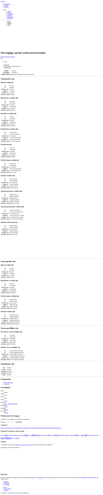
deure (29, 435)
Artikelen (6, 7)
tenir (76, 435)
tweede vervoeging (15, 428)
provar (13, 438)
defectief (58, 428)
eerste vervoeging (8, 382)
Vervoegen (18, 422)
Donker (9, 23)
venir (59, 435)
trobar (16, 435)
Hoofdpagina (7, 4)
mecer (5, 398)
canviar (53, 435)
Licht (9, 21)
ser (85, 435)
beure (22, 435)
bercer (5, 401)
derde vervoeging (24, 428)
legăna (6, 412)
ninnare (15, 404)
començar (67, 435)
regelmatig (6, 384)
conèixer (72, 435)
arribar (17, 438)
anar (6, 435)
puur (30, 428)
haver (9, 437)
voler (82, 435)
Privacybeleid (7, 488)
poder (3, 438)
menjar (12, 435)
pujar (49, 435)
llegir (98, 435)
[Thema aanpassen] (4, 20)
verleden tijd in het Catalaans (88, 477)
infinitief (40, 477)
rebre (89, 435)
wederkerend (40, 428)
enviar (62, 435)
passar (91, 435)
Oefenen (6, 5)
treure (45, 435)
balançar (6, 409)
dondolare (10, 404)
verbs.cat (3, 1)
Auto (9, 25)
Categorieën (4, 425)
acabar (95, 435)
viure (79, 435)
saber (26, 435)
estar (34, 435)
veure (38, 435)
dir (9, 435)
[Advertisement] (49, 38)
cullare (5, 404)
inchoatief (34, 428)
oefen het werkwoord (23, 444)
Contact (6, 490)
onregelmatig (53, 428)
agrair (42, 435)
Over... (5, 487)
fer (56, 435)
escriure (2, 435)
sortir (19, 435)
